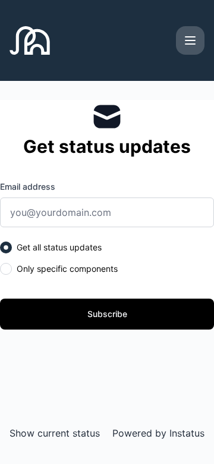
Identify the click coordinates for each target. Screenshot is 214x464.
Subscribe (107, 314)
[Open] (190, 40)
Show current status (55, 433)
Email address (27, 186)
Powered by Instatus (158, 433)
